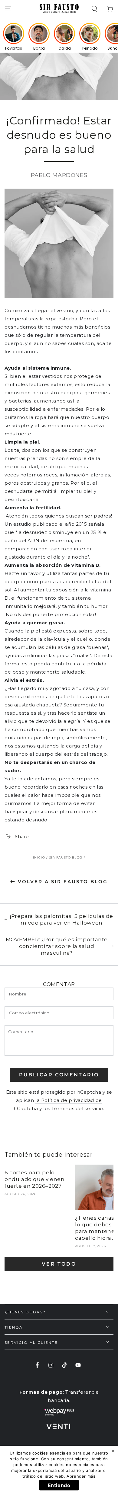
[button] (94, 9)
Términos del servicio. (77, 1108)
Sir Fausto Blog (66, 857)
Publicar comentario (59, 1075)
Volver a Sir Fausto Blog (63, 881)
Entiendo (59, 1485)
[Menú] (8, 9)
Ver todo (59, 1264)
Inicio (39, 857)
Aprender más (81, 1476)
